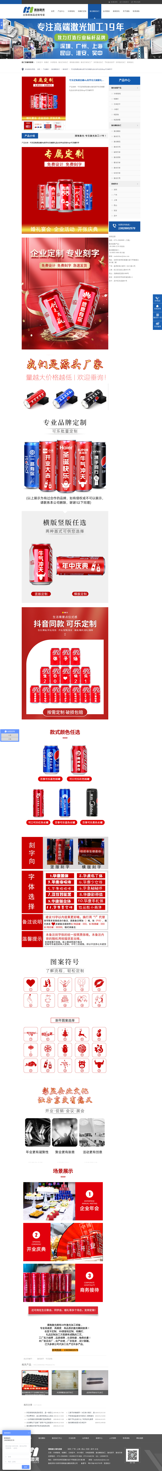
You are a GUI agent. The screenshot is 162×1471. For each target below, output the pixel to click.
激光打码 (117, 147)
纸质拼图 (117, 120)
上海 (115, 200)
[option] (81, 39)
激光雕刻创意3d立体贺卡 (77, 1422)
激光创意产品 (116, 88)
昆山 (115, 205)
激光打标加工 (63, 62)
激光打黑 (117, 178)
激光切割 (117, 157)
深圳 (115, 190)
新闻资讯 (116, 11)
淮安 (115, 210)
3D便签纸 (71, 11)
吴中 (115, 216)
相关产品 (26, 1364)
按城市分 (114, 184)
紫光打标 (117, 162)
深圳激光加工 (98, 62)
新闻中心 (99, 1438)
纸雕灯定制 (82, 11)
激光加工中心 (57, 1438)
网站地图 (137, 2)
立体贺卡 (39, 62)
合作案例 (106, 11)
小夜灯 (116, 109)
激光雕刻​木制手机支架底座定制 (38, 1426)
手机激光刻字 (110, 62)
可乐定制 (49, 1359)
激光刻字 (65, 69)
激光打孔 (117, 136)
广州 (115, 195)
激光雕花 (117, 142)
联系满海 (136, 11)
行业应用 (72, 1438)
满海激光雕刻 (74, 62)
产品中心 (61, 11)
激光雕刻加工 (95, 11)
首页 (52, 11)
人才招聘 (112, 1438)
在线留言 (125, 2)
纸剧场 (116, 114)
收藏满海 (114, 2)
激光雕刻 (117, 131)
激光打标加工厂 (86, 62)
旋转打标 (117, 152)
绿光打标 (117, 173)
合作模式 (85, 1438)
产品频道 (46, 69)
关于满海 (126, 11)
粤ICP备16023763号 (95, 1463)
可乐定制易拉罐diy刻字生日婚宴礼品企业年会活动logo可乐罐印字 (91, 69)
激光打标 (117, 168)
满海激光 (130, 62)
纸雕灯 (46, 62)
